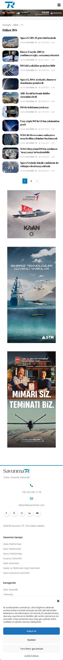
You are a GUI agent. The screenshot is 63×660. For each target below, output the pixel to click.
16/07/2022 (45, 42)
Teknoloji (8, 594)
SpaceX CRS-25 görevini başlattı (38, 38)
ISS (22, 25)
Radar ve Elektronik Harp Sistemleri (21, 568)
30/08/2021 (45, 87)
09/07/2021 (45, 129)
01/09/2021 (45, 70)
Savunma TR (31, 42)
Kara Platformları (12, 548)
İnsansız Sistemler (12, 558)
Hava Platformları (12, 544)
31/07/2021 (45, 112)
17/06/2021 (45, 143)
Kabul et (31, 631)
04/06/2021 (45, 171)
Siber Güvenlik (10, 589)
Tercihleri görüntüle (31, 648)
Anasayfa (6, 25)
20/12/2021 (45, 60)
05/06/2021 (45, 157)
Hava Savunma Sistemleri (16, 572)
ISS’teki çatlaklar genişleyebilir (37, 66)
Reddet (31, 639)
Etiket (15, 25)
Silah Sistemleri (11, 563)
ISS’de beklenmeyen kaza (34, 107)
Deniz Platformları (12, 553)
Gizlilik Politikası (31, 655)
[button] (58, 601)
